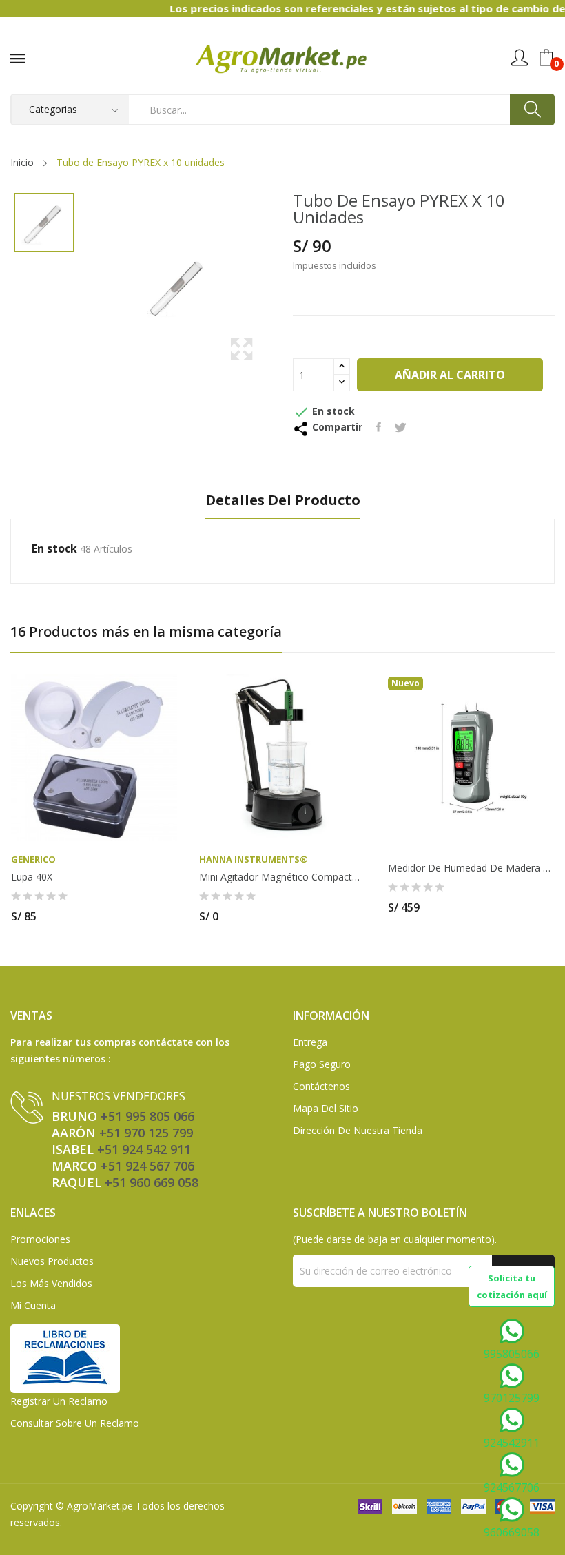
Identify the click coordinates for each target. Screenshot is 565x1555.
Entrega (310, 1042)
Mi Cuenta (33, 1305)
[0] (546, 58)
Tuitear (400, 427)
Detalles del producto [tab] (282, 500)
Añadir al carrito (450, 374)
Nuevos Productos (52, 1261)
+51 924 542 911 (144, 1149)
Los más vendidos (51, 1283)
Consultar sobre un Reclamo (74, 1423)
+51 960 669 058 (151, 1182)
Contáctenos (321, 1086)
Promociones (40, 1239)
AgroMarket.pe (100, 1505)
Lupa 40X (31, 877)
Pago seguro (322, 1064)
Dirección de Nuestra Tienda (357, 1130)
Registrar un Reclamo (58, 1401)
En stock (54, 548)
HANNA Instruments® (253, 859)
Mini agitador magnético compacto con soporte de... (282, 877)
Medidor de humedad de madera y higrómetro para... (471, 868)
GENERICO (33, 859)
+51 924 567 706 (147, 1165)
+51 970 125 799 (146, 1132)
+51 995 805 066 (147, 1116)
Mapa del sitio (325, 1108)
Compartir (378, 427)
